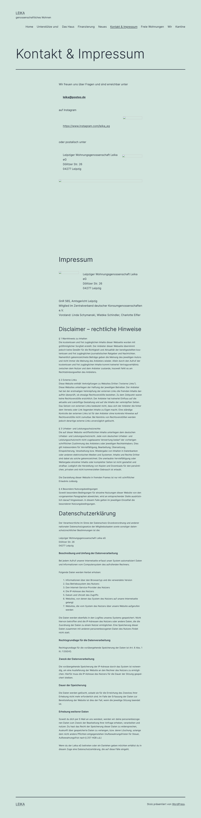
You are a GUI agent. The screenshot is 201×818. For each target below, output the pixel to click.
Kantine (180, 26)
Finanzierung (86, 26)
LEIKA (20, 13)
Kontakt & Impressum (123, 26)
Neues (102, 26)
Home (29, 26)
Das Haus (68, 26)
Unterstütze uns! (47, 26)
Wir (170, 26)
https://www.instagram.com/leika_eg (86, 126)
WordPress (178, 804)
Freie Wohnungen (152, 26)
